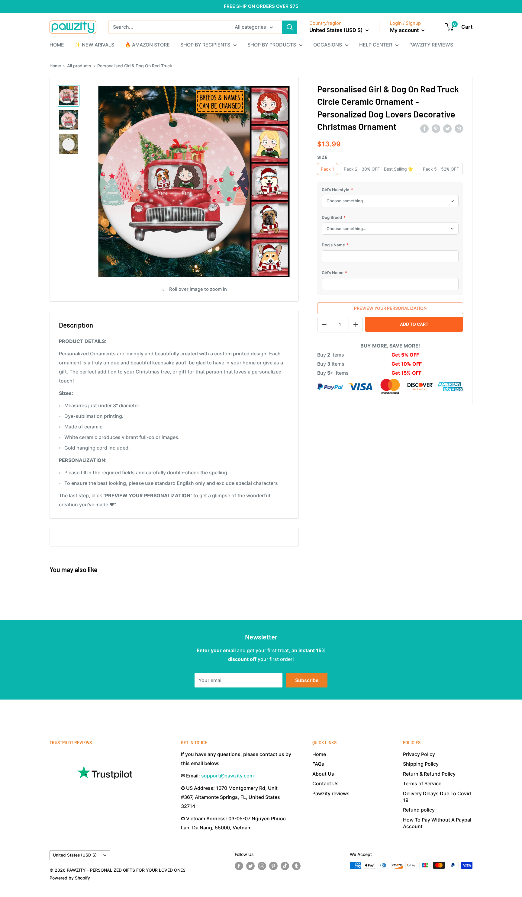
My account (405, 30)
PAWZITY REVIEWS (431, 45)
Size (322, 157)
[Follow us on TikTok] (285, 866)
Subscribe (306, 680)
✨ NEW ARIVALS (94, 45)
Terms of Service (422, 783)
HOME (57, 45)
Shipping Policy (421, 764)
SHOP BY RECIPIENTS (205, 45)
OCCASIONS (327, 45)
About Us (323, 774)
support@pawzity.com (227, 776)
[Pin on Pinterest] (436, 128)
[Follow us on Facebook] (239, 866)
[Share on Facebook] (424, 128)
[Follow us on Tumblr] (296, 866)
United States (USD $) (75, 855)
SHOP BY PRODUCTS (271, 45)
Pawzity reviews (331, 793)
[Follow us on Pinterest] (273, 866)
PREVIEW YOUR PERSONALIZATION (390, 308)
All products (79, 65)
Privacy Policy (419, 754)
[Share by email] (459, 128)
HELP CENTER (375, 45)
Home (55, 65)
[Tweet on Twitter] (447, 128)
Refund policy (419, 810)
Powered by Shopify (70, 877)
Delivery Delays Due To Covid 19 (437, 796)
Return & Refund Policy (429, 774)
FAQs (318, 764)
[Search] (289, 27)
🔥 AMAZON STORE (147, 45)
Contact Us (325, 783)
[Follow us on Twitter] (250, 866)
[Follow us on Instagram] (262, 866)
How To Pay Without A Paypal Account (437, 823)
